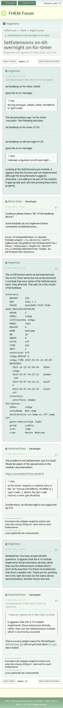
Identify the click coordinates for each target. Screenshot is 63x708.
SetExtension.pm (14, 644)
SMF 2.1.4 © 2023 (23, 704)
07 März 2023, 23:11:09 (15, 600)
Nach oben (9, 681)
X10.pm (52, 644)
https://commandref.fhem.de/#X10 (24, 473)
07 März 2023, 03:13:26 (15, 76)
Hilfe (7, 701)
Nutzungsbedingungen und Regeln (27, 701)
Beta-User (15, 201)
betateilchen (17, 448)
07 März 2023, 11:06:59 (15, 206)
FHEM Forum (21, 13)
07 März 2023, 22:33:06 (15, 549)
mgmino (14, 71)
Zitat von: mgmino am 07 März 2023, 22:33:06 (32, 614)
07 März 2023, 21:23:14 (15, 268)
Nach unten (9, 61)
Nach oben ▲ (52, 701)
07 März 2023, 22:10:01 (15, 454)
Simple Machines (40, 704)
